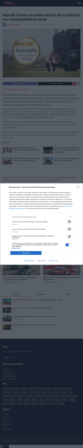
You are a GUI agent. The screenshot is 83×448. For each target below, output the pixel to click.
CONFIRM (26, 253)
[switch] (68, 221)
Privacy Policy (53, 261)
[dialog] (41, 224)
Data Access (41, 261)
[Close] (79, 187)
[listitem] (41, 217)
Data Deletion (29, 261)
